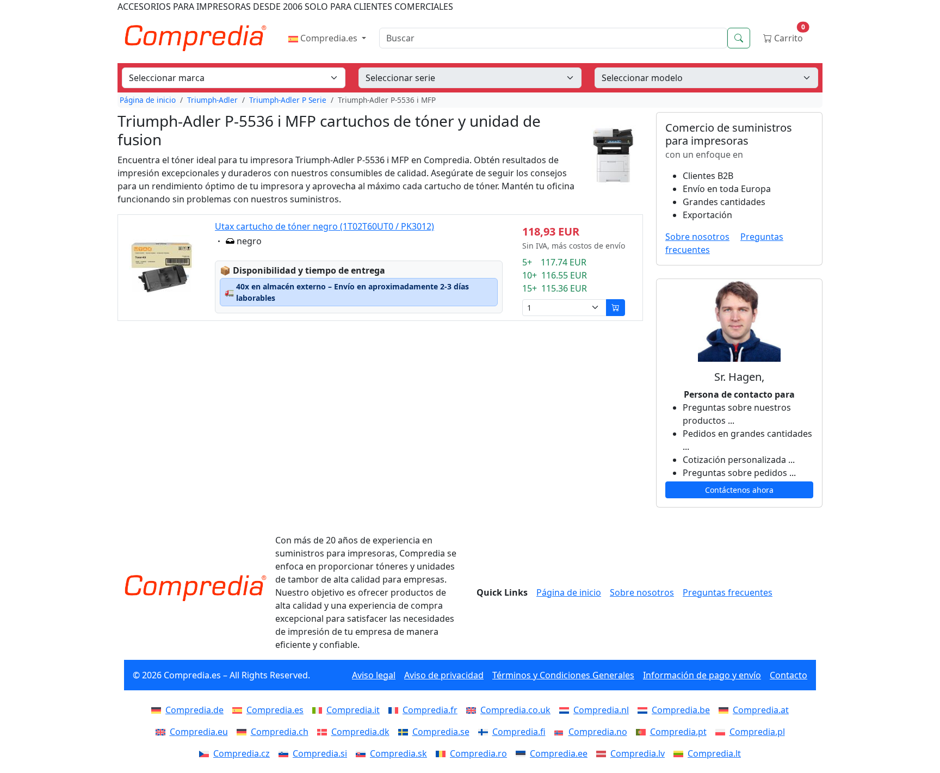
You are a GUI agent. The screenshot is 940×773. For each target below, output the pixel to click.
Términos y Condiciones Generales (563, 675)
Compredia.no (597, 732)
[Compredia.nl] (566, 709)
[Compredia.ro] (443, 753)
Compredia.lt (714, 753)
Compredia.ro (478, 753)
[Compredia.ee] (523, 753)
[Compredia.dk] (324, 731)
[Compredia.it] (319, 709)
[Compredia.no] (561, 731)
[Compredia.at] (726, 709)
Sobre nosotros (697, 237)
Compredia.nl (601, 710)
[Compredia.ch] (244, 731)
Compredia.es (329, 38)
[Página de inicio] (195, 588)
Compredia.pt (678, 732)
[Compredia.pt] (643, 731)
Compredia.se (440, 732)
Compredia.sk (398, 753)
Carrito (788, 35)
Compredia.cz (241, 753)
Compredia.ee (559, 753)
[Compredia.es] (239, 709)
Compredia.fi (519, 732)
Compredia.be (681, 710)
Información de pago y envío (702, 675)
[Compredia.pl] (722, 731)
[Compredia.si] (286, 753)
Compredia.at (761, 710)
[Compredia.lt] (680, 753)
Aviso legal (373, 675)
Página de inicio (148, 100)
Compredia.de (194, 710)
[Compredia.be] (645, 709)
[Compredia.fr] (395, 709)
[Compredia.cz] (206, 753)
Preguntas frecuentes (727, 592)
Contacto (788, 675)
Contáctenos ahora (739, 490)
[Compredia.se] (405, 731)
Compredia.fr (430, 710)
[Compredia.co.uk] (473, 709)
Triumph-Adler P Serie (287, 100)
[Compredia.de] (158, 709)
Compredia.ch (279, 732)
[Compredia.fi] (485, 731)
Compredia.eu (199, 732)
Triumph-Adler (212, 100)
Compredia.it (353, 710)
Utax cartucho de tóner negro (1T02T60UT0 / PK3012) (324, 226)
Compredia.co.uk (515, 710)
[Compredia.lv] (603, 753)
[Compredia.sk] (363, 753)
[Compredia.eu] (163, 731)
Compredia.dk (360, 732)
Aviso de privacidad (444, 675)
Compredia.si (320, 753)
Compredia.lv (637, 753)
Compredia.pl (757, 732)
